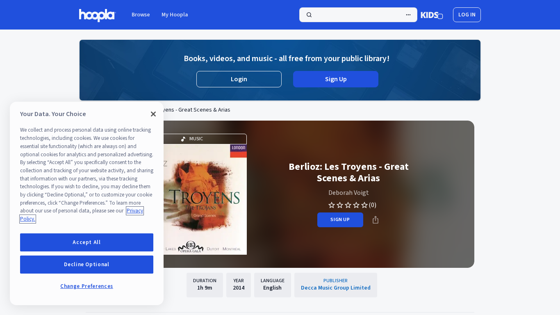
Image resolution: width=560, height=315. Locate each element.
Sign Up (336, 79)
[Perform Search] (358, 14)
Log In (467, 15)
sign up (340, 219)
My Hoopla (175, 15)
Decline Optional (86, 264)
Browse (141, 15)
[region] (87, 203)
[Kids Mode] (431, 14)
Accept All (87, 242)
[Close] (153, 114)
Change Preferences (86, 286)
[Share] (375, 220)
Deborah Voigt (348, 192)
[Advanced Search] (408, 15)
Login (239, 79)
